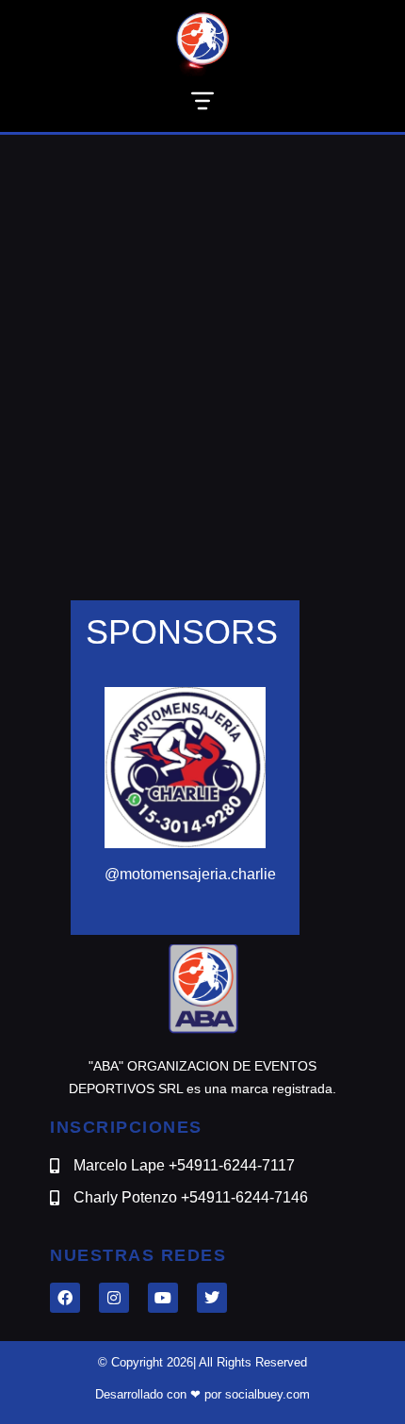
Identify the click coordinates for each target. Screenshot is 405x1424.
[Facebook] (65, 1298)
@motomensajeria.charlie (190, 874)
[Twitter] (212, 1298)
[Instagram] (114, 1298)
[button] (202, 104)
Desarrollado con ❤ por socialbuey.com (202, 1394)
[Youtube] (163, 1298)
